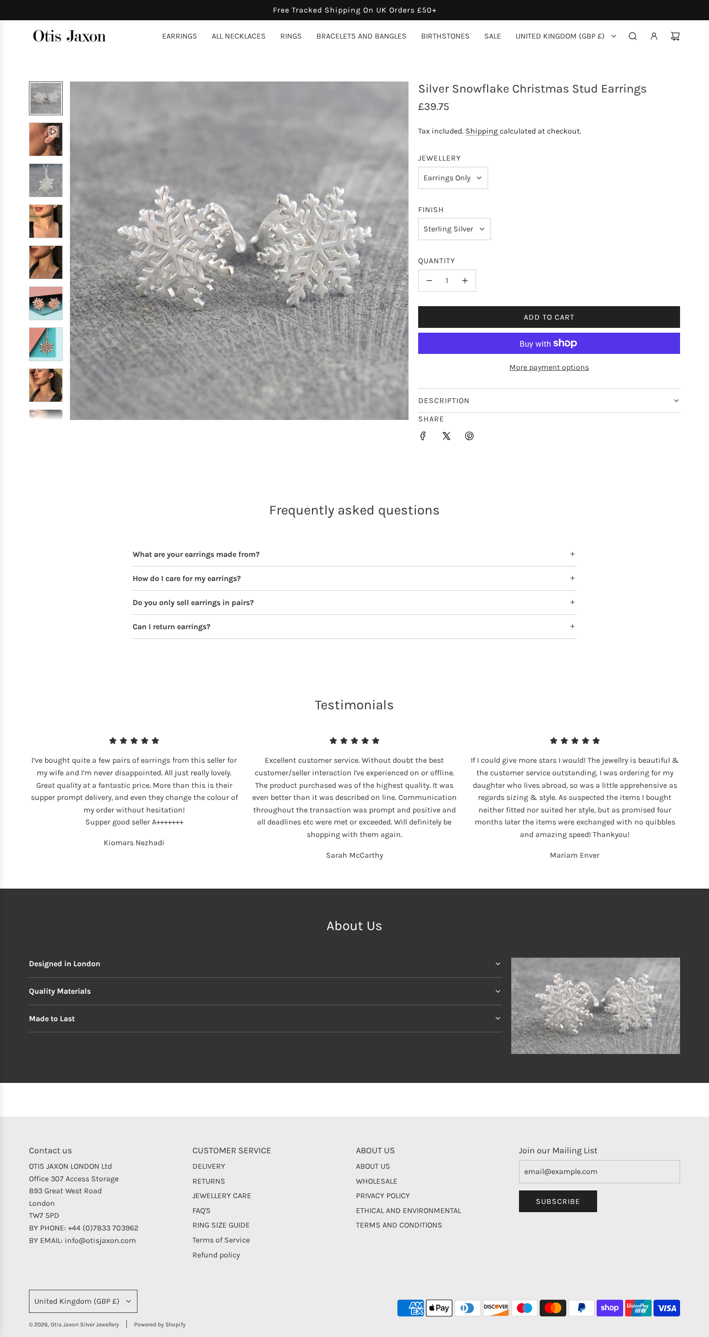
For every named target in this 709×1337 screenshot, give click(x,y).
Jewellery (439, 157)
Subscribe (558, 1201)
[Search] (632, 36)
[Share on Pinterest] (469, 437)
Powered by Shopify (160, 1324)
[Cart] (675, 36)
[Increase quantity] (465, 280)
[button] (77, 250)
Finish (431, 209)
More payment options (549, 367)
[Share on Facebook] (423, 437)
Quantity (436, 260)
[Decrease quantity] (429, 280)
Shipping (482, 130)
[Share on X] (446, 437)
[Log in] (654, 36)
